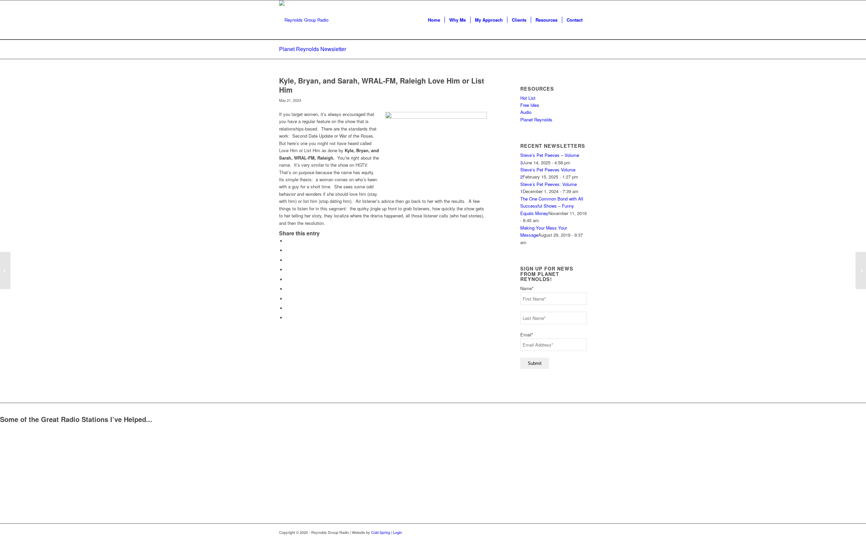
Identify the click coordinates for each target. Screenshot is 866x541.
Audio (525, 112)
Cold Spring (380, 532)
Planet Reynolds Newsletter (312, 49)
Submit (535, 363)
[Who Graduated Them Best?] (5, 270)
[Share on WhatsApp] (287, 260)
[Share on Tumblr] (287, 289)
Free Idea (529, 105)
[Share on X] (287, 250)
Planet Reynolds (536, 119)
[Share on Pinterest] (287, 269)
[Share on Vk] (287, 299)
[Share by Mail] (287, 317)
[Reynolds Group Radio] (303, 20)
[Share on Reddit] (287, 308)
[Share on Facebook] (287, 241)
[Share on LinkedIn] (287, 279)
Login (397, 532)
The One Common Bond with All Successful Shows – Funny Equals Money (551, 205)
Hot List (527, 98)
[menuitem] (434, 20)
